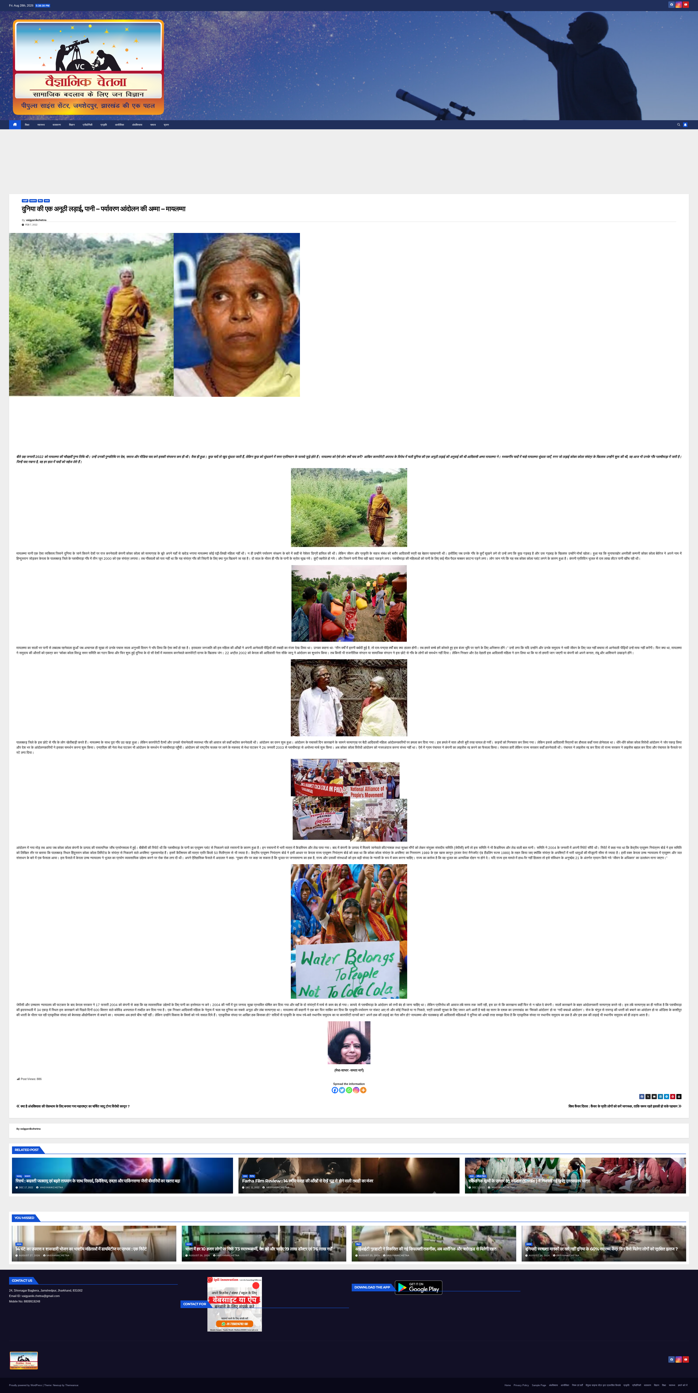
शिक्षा (27, 124)
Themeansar (71, 1385)
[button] (678, 124)
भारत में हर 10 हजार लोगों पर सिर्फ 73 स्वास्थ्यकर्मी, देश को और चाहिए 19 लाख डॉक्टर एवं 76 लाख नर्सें (258, 1249)
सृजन (166, 124)
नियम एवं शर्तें (577, 1385)
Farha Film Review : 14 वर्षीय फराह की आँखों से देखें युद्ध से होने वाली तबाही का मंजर (307, 1181)
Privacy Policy (521, 1385)
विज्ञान (72, 124)
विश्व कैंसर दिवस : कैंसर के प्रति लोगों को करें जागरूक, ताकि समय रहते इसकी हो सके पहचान (623, 1106)
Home (508, 1385)
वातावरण (57, 124)
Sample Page (539, 1385)
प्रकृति (104, 124)
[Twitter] (342, 1090)
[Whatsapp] (349, 1090)
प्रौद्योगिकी (88, 124)
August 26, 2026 (200, 1255)
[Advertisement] (349, 167)
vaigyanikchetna (36, 220)
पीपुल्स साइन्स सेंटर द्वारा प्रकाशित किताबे (603, 1385)
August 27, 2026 (30, 1255)
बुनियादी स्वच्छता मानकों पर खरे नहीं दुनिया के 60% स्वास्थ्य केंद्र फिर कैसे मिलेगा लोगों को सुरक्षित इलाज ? (601, 1249)
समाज (153, 124)
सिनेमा (252, 1176)
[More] (363, 1090)
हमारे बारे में (682, 1385)
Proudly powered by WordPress (26, 1385)
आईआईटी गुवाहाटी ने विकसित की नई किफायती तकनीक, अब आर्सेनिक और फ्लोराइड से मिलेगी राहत (425, 1249)
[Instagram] (356, 1090)
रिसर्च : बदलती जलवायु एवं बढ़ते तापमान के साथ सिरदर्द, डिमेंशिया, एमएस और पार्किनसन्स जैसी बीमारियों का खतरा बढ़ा (98, 1181)
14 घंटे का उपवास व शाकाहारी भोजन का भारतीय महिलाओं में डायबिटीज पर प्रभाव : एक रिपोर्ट (81, 1249)
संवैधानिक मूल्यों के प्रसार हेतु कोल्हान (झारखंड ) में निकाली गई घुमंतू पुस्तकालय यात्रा (529, 1181)
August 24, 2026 (540, 1255)
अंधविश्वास (137, 124)
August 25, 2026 (370, 1255)
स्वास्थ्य (41, 124)
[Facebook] (335, 1090)
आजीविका (119, 124)
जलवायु (19, 1176)
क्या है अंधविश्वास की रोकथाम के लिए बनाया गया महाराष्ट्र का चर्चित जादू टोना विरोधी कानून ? (75, 1106)
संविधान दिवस (481, 1176)
